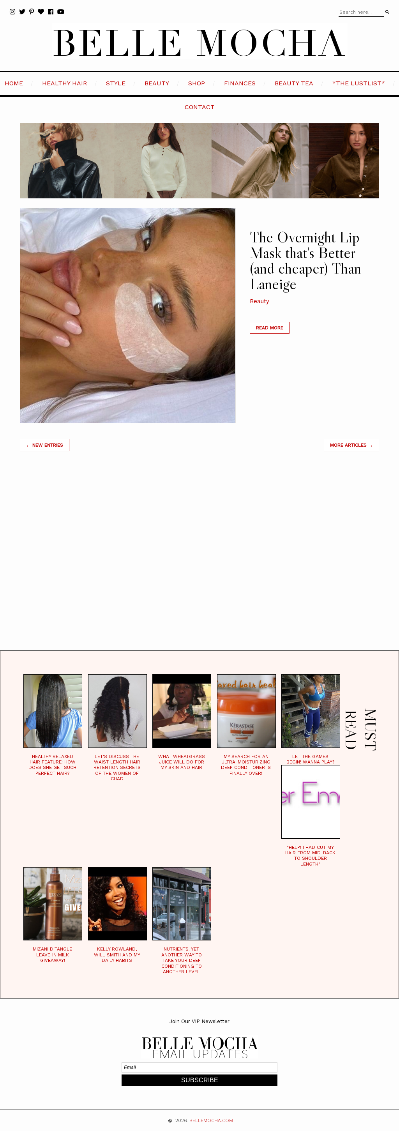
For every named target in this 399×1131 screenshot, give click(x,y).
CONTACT (200, 107)
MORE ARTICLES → (351, 445)
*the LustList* (358, 83)
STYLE (115, 83)
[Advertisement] (199, 560)
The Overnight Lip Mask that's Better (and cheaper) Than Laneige (305, 260)
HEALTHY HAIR (64, 83)
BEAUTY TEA (294, 83)
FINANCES (240, 83)
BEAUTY (157, 83)
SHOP (196, 83)
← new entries (44, 445)
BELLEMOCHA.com (211, 1120)
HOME (14, 83)
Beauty (259, 301)
